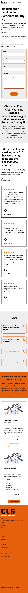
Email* (4, 66)
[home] (4, 2)
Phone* (5, 59)
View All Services (14, 501)
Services (3, 539)
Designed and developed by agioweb (10, 587)
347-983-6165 (4, 527)
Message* (6, 73)
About (2, 536)
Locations (3, 542)
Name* (5, 51)
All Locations (4, 547)
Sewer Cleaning (5, 556)
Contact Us (4, 544)
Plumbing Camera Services (8, 553)
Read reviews (6, 180)
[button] (25, 2)
